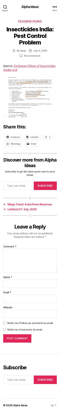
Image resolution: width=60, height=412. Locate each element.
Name (7, 277)
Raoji (23, 50)
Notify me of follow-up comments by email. (30, 323)
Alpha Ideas (30, 6)
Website (7, 307)
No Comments (32, 55)
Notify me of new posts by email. (24, 329)
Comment (9, 246)
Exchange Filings (30, 21)
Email (7, 292)
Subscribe (45, 185)
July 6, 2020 (40, 50)
